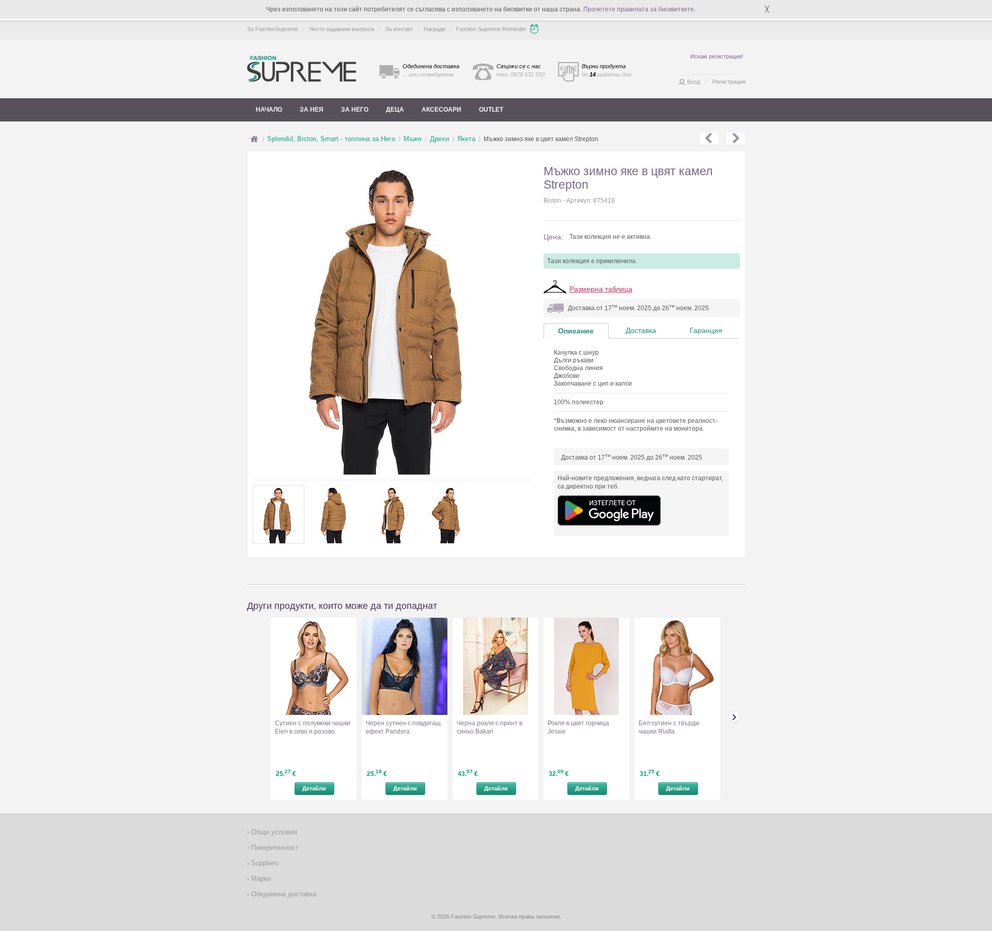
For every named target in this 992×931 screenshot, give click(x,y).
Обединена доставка (282, 894)
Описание (576, 331)
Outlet (491, 109)
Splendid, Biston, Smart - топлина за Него (331, 139)
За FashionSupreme (272, 29)
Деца (395, 109)
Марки (260, 878)
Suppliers (264, 863)
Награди (434, 29)
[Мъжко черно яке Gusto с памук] (709, 139)
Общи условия (273, 832)
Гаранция (706, 330)
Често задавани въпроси (341, 29)
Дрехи (439, 139)
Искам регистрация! (716, 56)
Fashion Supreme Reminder (491, 29)
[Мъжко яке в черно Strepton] (735, 139)
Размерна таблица (600, 289)
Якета (466, 139)
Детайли (314, 788)
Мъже (413, 139)
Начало (269, 109)
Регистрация (729, 82)
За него (354, 109)
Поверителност (274, 847)
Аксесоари (441, 109)
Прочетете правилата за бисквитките (638, 9)
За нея (311, 109)
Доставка (641, 330)
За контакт (399, 29)
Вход (693, 82)
